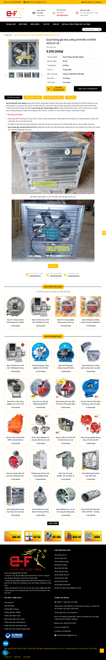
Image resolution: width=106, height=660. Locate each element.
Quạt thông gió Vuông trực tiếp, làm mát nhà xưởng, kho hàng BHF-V (15, 510)
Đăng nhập (87, 2)
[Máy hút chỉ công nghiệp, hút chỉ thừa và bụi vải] (65, 460)
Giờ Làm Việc (85, 10)
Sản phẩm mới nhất (53, 336)
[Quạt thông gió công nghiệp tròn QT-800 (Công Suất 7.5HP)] (40, 352)
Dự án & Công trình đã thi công (76, 24)
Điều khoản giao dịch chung (14, 619)
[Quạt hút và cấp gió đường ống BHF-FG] (40, 388)
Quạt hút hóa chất (61, 581)
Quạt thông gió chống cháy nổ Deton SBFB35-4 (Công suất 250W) (91, 321)
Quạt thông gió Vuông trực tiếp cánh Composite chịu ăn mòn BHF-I (90, 474)
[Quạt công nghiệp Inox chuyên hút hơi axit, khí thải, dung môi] (40, 424)
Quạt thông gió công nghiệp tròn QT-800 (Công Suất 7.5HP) (40, 366)
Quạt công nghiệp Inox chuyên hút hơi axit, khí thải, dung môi (40, 438)
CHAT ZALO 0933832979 (88, 89)
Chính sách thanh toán (12, 616)
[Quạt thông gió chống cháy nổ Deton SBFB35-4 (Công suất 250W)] (91, 306)
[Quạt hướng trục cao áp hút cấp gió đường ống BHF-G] (65, 496)
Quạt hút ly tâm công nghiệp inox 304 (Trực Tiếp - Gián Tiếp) (15, 402)
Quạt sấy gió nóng (61, 571)
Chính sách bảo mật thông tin (14, 622)
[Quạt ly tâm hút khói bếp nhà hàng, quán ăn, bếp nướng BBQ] (91, 388)
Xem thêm (53, 266)
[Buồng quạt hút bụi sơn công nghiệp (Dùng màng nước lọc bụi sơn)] (40, 460)
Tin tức (46, 24)
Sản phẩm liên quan (53, 287)
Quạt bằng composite (62, 585)
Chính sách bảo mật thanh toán (15, 626)
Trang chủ (11, 24)
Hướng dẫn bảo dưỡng (12, 612)
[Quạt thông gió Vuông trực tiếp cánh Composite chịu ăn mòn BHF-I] (91, 460)
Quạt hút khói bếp (61, 568)
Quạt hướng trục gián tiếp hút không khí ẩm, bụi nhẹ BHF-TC (40, 510)
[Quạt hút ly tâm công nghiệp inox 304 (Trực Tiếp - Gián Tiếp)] (15, 388)
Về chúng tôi (8, 602)
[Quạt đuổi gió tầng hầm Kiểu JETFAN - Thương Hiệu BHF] (91, 496)
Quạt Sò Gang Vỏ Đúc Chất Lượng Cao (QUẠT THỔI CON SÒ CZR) (15, 321)
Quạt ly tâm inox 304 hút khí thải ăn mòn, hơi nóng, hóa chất (65, 438)
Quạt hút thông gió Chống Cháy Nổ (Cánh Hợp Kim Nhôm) (65, 366)
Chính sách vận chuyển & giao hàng (17, 629)
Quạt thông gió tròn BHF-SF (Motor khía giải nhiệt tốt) (65, 402)
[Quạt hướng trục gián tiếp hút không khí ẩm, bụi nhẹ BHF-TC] (40, 496)
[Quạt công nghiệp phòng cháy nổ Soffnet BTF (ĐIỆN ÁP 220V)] (91, 424)
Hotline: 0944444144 (63, 631)
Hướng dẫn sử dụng (11, 609)
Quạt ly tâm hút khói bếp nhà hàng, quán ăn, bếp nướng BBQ (90, 402)
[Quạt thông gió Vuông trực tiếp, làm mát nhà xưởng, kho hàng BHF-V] (15, 496)
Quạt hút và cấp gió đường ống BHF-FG (40, 402)
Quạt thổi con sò (60, 555)
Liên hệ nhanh (9, 606)
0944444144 (16, 2)
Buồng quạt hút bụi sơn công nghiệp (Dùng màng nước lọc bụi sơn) (40, 474)
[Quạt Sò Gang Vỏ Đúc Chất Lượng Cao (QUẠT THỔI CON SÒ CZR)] (15, 306)
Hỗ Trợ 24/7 (61, 10)
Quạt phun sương (61, 565)
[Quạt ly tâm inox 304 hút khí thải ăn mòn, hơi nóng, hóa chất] (65, 424)
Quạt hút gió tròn (61, 558)
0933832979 (62, 15)
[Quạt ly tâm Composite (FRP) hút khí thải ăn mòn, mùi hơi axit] (15, 424)
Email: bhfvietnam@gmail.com (67, 635)
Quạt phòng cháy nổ (62, 575)
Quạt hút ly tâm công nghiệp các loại (68, 588)
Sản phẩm (34, 24)
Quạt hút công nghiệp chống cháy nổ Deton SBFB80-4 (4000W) (65, 321)
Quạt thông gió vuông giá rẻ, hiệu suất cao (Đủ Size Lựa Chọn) (90, 366)
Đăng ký (98, 2)
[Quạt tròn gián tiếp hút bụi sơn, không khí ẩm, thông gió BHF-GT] (15, 460)
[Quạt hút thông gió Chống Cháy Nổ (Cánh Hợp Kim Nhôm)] (65, 352)
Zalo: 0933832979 (62, 627)
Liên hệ (56, 24)
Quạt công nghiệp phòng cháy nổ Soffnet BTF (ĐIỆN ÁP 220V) (90, 438)
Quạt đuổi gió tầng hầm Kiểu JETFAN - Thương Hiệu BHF (90, 510)
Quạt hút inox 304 (61, 578)
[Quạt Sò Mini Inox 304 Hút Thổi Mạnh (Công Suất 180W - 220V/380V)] (40, 306)
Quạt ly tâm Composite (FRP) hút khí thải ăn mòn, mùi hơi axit (15, 438)
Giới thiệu (23, 24)
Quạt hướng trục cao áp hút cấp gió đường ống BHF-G (65, 510)
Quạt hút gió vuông (61, 561)
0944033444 (74, 276)
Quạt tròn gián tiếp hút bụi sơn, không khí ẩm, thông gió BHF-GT (15, 474)
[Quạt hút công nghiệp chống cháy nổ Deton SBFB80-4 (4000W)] (66, 306)
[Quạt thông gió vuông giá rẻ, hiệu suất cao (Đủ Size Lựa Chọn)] (91, 352)
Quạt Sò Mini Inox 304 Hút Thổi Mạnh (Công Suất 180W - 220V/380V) (40, 321)
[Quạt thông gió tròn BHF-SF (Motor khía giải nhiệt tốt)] (65, 388)
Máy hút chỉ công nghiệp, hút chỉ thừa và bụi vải (65, 474)
